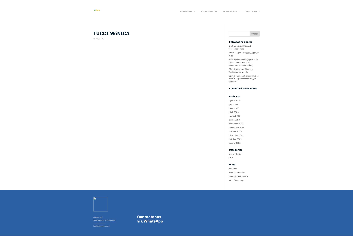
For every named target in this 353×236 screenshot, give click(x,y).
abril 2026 (234, 112)
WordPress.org (236, 180)
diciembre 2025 (236, 124)
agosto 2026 (235, 100)
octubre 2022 (235, 139)
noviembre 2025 (236, 127)
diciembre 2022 (236, 135)
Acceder (233, 168)
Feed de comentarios (238, 176)
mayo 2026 (234, 108)
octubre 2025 (235, 131)
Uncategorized (235, 154)
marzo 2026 (234, 116)
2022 (231, 158)
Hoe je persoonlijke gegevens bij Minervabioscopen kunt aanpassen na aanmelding (243, 62)
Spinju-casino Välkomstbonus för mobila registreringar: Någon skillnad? (244, 79)
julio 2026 (233, 104)
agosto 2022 (235, 143)
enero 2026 (234, 120)
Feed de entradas (237, 172)
